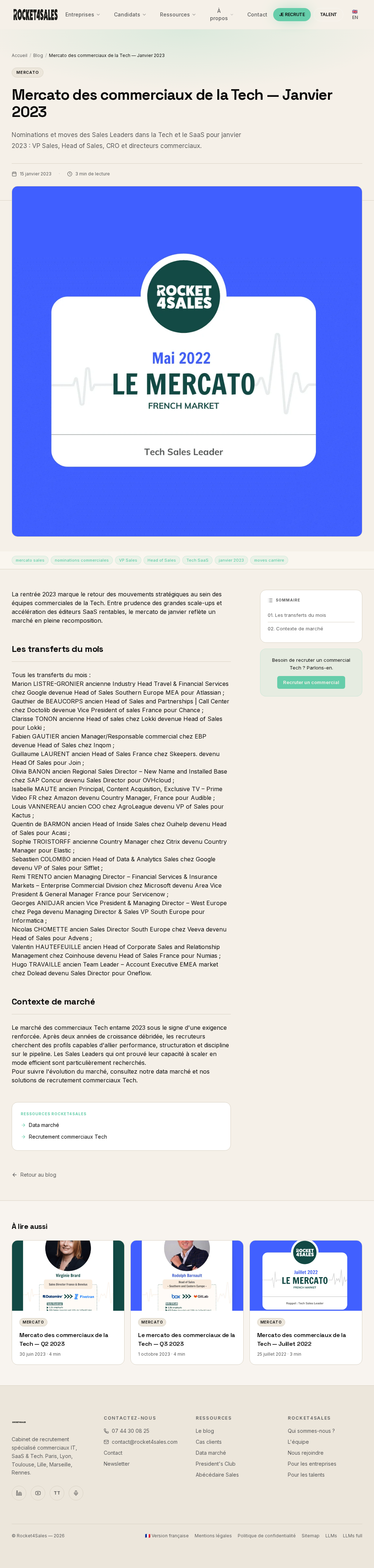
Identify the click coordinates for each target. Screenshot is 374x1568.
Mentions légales (213, 1535)
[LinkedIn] (19, 1493)
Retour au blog (38, 1175)
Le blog (205, 1431)
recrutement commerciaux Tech (91, 1080)
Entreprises (79, 14)
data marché (173, 1071)
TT (57, 1493)
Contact (257, 14)
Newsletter (117, 1464)
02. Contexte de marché (295, 628)
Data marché (44, 1125)
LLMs (331, 1535)
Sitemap (311, 1535)
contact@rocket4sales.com (145, 1442)
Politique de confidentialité (267, 1535)
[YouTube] (38, 1493)
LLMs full (352, 1535)
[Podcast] (76, 1493)
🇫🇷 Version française (167, 1535)
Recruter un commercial (311, 682)
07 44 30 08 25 (130, 1431)
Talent (328, 14)
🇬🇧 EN (355, 14)
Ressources (175, 14)
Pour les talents (306, 1475)
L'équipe (298, 1442)
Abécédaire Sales (217, 1475)
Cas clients (209, 1442)
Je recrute (292, 14)
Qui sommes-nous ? (311, 1431)
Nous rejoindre (306, 1453)
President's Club (216, 1464)
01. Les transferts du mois (297, 615)
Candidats (127, 14)
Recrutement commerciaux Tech (68, 1137)
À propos (219, 14)
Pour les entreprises (312, 1464)
